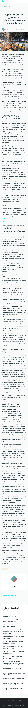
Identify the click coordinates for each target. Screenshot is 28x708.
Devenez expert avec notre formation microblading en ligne (13, 642)
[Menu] (25, 1)
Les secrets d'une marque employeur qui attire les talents (14, 673)
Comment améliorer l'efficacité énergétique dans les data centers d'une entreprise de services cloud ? (13, 663)
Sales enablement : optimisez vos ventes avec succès (13, 668)
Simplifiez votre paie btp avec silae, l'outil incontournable (12, 647)
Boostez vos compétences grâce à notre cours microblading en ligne (13, 683)
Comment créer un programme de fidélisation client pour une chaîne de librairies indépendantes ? (13, 631)
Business (8, 6)
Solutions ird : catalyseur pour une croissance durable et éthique (12, 615)
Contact (19, 700)
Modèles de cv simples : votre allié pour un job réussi (13, 678)
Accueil (3, 6)
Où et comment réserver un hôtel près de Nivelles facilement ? (13, 625)
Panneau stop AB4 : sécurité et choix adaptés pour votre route (12, 620)
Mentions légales (11, 700)
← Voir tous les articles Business (10, 595)
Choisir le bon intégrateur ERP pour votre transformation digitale (12, 688)
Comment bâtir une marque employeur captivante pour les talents (13, 657)
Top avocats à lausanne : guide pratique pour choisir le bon (13, 652)
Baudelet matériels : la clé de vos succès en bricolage (13, 637)
